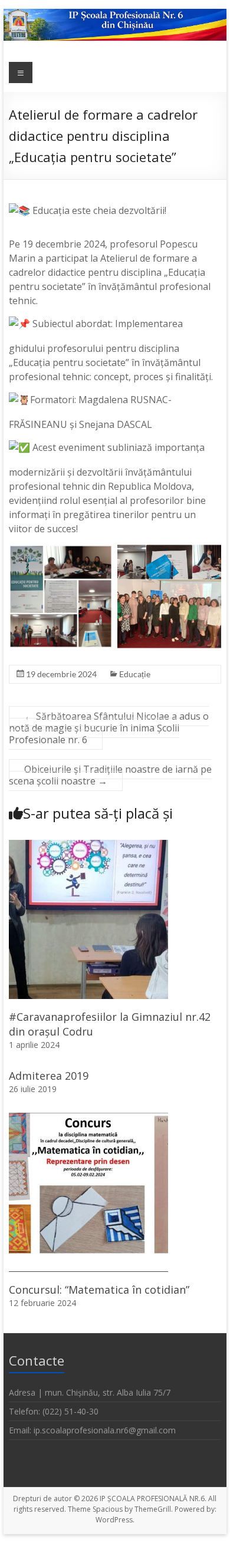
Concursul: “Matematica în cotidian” (99, 1289)
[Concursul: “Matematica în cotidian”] (88, 1118)
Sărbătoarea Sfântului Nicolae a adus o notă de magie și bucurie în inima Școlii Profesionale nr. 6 (109, 728)
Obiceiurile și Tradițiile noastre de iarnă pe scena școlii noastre (110, 775)
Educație (134, 674)
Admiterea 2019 (48, 1076)
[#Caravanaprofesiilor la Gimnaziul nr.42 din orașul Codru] (88, 845)
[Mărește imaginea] (97, 570)
